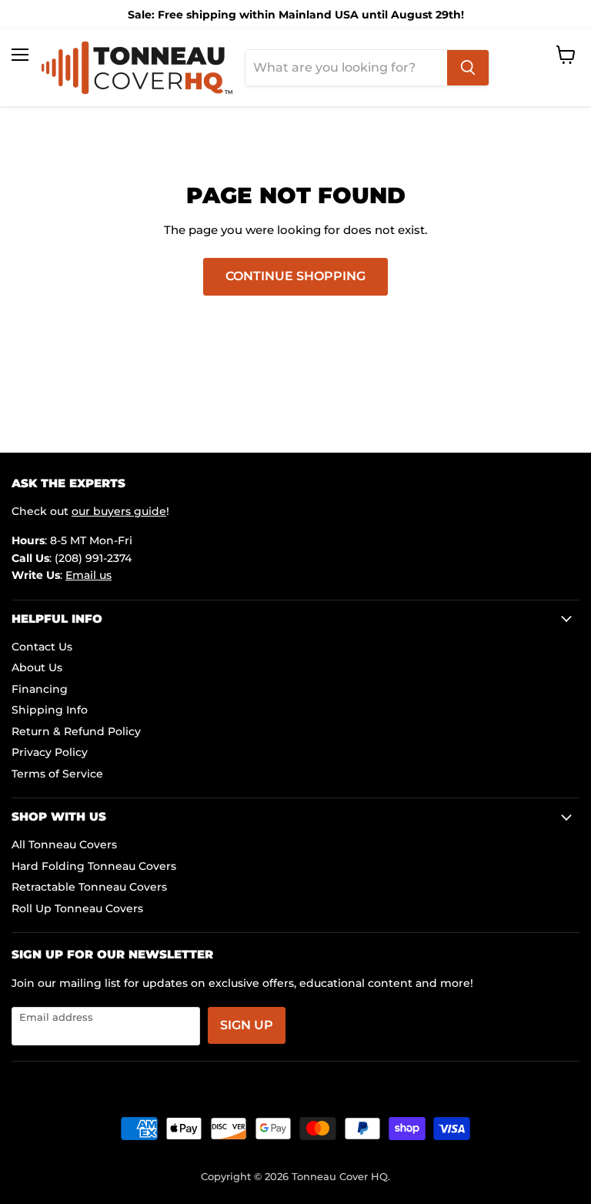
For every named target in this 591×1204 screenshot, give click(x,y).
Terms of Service (57, 774)
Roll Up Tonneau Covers (77, 908)
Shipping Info (50, 710)
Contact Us (42, 647)
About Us (37, 667)
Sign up (246, 1025)
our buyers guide (119, 511)
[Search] (468, 67)
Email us (88, 575)
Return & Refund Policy (76, 731)
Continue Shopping (295, 276)
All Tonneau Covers (64, 844)
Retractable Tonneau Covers (89, 887)
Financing (40, 689)
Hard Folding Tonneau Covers (94, 866)
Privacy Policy (50, 752)
